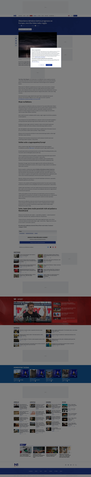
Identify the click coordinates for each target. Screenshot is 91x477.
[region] (45, 57)
